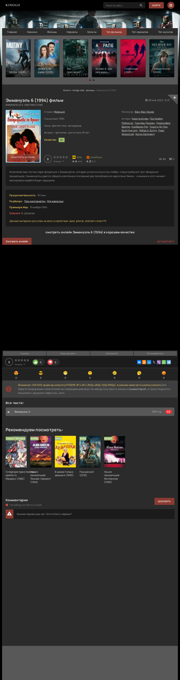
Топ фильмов (114, 32)
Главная (12, 32)
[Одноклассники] (144, 362)
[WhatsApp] (164, 362)
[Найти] (141, 5)
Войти (156, 5)
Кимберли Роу (139, 126)
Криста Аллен (140, 118)
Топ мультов (165, 32)
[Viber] (159, 362)
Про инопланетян (34, 201)
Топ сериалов (140, 32)
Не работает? (165, 241)
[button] (86, 80)
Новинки (32, 32)
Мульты (92, 32)
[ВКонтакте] (139, 362)
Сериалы (72, 32)
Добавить (164, 501)
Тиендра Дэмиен (145, 123)
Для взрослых (55, 201)
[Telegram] (169, 362)
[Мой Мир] (149, 362)
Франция (59, 111)
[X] (154, 362)
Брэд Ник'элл (129, 130)
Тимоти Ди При (158, 126)
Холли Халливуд (145, 134)
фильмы (90, 90)
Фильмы (52, 32)
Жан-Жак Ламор (144, 111)
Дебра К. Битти (148, 130)
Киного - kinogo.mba (73, 90)
